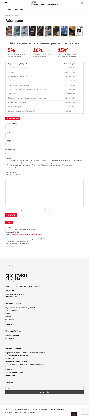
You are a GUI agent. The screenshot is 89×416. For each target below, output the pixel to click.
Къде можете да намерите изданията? (20, 308)
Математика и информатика (16, 361)
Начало (7, 15)
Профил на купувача (57, 409)
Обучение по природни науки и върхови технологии (25, 364)
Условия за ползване (40, 409)
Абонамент (15, 15)
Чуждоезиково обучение (14, 372)
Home (9, 9)
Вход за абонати (11, 310)
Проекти (8, 322)
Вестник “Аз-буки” (12, 335)
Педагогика (9, 358)
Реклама (8, 324)
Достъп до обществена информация (17, 409)
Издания (19, 9)
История (8, 369)
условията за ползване (29, 210)
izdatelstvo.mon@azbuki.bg (20, 234)
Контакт (8, 316)
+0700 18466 (10, 290)
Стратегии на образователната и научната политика (25, 353)
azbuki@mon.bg (36, 234)
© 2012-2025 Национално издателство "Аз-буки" (20, 412)
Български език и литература (16, 355)
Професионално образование (17, 367)
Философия (10, 375)
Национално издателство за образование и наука (44, 4)
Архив (7, 341)
